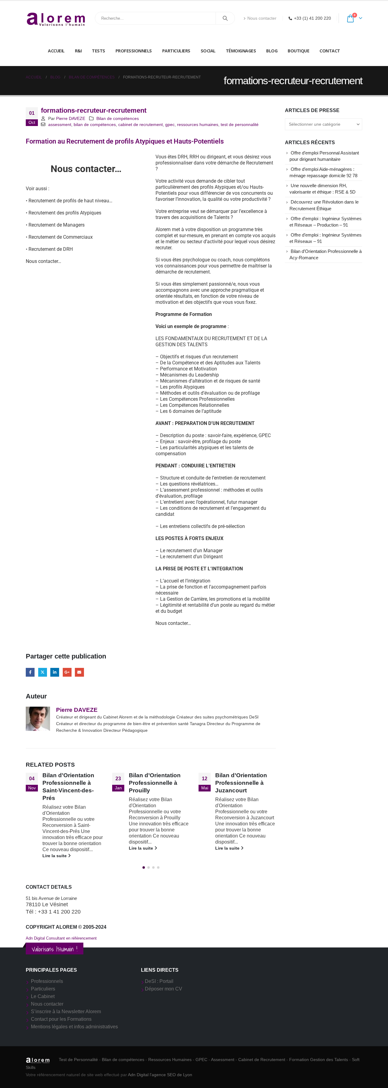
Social (208, 51)
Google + (67, 672)
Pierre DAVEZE (70, 118)
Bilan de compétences (117, 118)
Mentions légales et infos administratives (74, 1026)
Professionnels (133, 51)
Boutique (298, 51)
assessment (59, 124)
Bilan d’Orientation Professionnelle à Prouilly (155, 783)
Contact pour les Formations (61, 1019)
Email (79, 672)
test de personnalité (240, 124)
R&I (78, 51)
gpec (170, 124)
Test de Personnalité (78, 1059)
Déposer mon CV (163, 988)
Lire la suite (55, 855)
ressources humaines (197, 124)
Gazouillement (42, 672)
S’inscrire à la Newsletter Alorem (66, 1011)
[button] (143, 867)
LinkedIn (54, 672)
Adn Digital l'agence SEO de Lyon (160, 1074)
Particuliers (176, 51)
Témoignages (241, 51)
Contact (329, 51)
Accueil (56, 51)
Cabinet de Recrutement (261, 1059)
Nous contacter (261, 18)
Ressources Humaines (170, 1059)
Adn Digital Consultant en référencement (61, 938)
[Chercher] (225, 18)
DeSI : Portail (159, 981)
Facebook (30, 672)
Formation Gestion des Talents (318, 1059)
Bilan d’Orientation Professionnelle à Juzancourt (241, 783)
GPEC (201, 1059)
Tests (98, 51)
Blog (271, 51)
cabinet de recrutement (140, 124)
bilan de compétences (95, 124)
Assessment (222, 1059)
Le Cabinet (43, 996)
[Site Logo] (56, 18)
